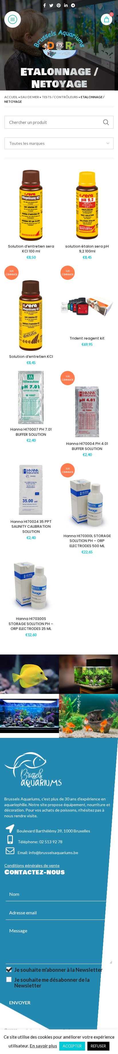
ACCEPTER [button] (72, 1046)
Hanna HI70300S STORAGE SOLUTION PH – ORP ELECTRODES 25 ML (31, 623)
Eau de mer (30, 97)
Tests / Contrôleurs (60, 97)
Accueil (11, 97)
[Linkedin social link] (65, 5)
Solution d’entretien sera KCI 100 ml (31, 249)
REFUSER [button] (98, 1046)
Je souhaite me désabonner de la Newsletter (52, 982)
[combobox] (59, 143)
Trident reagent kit (87, 338)
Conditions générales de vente (32, 865)
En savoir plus (43, 1045)
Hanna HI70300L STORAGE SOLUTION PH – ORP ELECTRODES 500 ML (87, 540)
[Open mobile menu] (12, 19)
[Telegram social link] (73, 5)
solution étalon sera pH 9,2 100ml (87, 249)
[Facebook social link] (45, 5)
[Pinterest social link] (58, 5)
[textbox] (27, 143)
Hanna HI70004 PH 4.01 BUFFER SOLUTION (87, 446)
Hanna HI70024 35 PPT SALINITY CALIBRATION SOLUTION (31, 526)
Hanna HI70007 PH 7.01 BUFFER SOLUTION (31, 432)
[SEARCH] (106, 122)
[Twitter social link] (51, 5)
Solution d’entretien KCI (31, 356)
